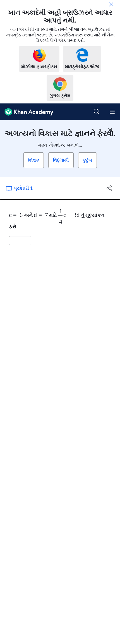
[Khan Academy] (26, 112)
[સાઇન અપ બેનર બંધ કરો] (110, 130)
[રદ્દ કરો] (111, 4)
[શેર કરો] (109, 188)
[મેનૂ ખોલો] (112, 111)
